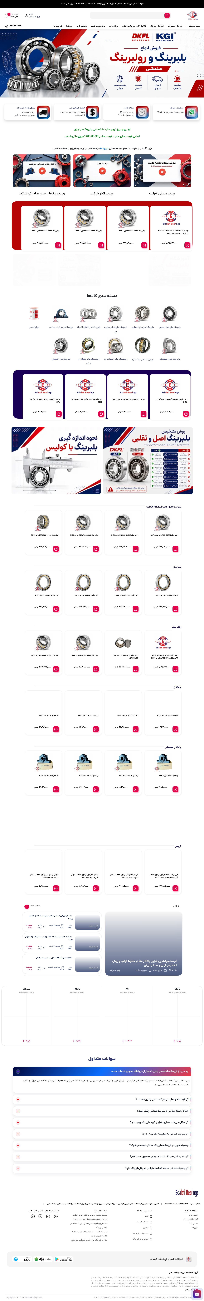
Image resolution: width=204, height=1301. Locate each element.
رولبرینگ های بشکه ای (142, 359)
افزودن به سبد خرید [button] (187, 245)
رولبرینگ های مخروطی (170, 359)
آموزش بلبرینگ (142, 1222)
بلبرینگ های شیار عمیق (170, 327)
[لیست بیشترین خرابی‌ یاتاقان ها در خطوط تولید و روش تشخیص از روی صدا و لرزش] (143, 944)
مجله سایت (113, 26)
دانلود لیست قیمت (98, 26)
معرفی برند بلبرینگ (140, 1239)
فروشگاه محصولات (175, 26)
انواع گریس (34, 327)
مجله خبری (193, 1215)
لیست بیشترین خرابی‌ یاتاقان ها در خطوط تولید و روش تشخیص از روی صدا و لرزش (144, 963)
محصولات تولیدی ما (140, 1233)
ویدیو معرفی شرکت (162, 193)
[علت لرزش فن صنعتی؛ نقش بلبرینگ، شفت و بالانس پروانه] (87, 922)
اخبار (146, 1216)
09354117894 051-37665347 (176, 1204)
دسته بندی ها (194, 26)
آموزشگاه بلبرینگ (157, 26)
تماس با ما (58, 26)
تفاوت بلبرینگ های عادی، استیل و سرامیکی (54, 957)
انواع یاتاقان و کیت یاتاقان (61, 327)
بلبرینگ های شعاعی (61, 359)
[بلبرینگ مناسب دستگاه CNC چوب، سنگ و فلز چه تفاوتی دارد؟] (87, 943)
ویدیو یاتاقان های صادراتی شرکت (42, 193)
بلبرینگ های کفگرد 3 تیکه (88, 327)
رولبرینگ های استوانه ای (115, 359)
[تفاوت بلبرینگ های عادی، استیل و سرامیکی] (87, 964)
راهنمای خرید (81, 26)
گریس (145, 1227)
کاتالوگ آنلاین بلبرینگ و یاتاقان (134, 26)
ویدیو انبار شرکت (102, 193)
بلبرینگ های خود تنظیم (143, 327)
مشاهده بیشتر (35, 906)
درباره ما (69, 26)
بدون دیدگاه (39, 926)
